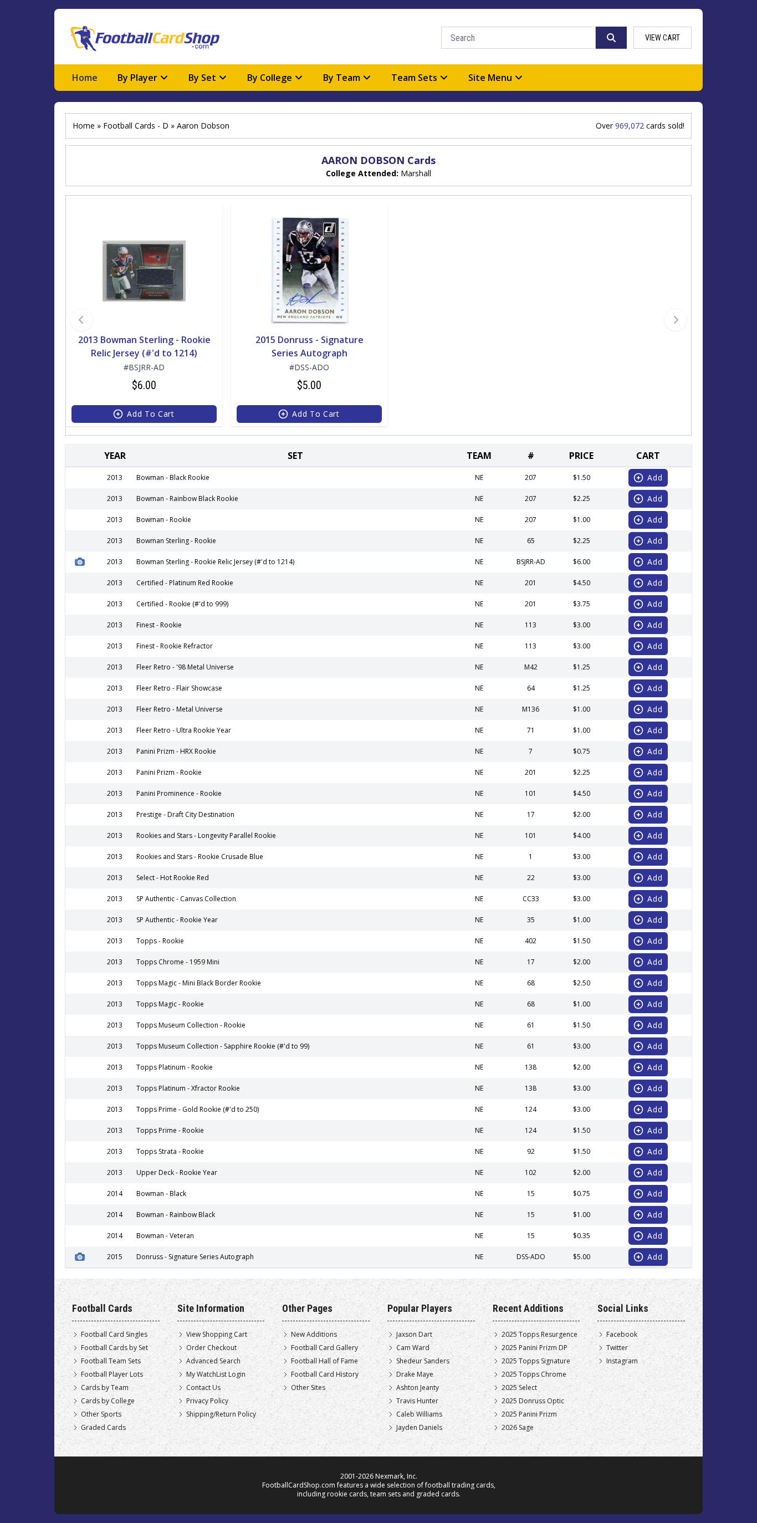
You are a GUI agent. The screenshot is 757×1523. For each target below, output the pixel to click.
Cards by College (108, 1401)
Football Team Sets (111, 1361)
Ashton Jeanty (417, 1387)
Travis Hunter (417, 1401)
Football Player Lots (112, 1374)
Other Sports (101, 1414)
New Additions (314, 1334)
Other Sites (308, 1387)
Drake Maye (414, 1374)
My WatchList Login (215, 1374)
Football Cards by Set (114, 1347)
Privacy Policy (207, 1401)
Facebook (621, 1334)
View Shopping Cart (216, 1334)
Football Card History (325, 1374)
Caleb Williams (419, 1414)
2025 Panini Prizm (529, 1414)
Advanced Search (213, 1361)
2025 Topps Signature (536, 1361)
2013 (114, 561)
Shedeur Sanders (422, 1361)
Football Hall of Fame (324, 1361)
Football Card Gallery (324, 1347)
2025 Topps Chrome (534, 1374)
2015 (114, 1256)
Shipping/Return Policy (221, 1414)
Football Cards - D (135, 125)
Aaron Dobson (203, 125)
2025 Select (519, 1387)
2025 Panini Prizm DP (534, 1347)
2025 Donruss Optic (533, 1401)
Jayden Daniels (419, 1427)
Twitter (617, 1347)
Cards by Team (105, 1387)
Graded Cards (103, 1427)
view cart (662, 37)
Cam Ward (412, 1347)
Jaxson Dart (414, 1334)
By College (269, 77)
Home (85, 77)
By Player (137, 77)
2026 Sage (518, 1427)
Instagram (622, 1361)
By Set (202, 77)
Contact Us (203, 1387)
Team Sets (414, 77)
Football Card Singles (114, 1334)
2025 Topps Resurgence (539, 1334)
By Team (341, 77)
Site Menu (490, 77)
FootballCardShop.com (298, 1485)
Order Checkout (211, 1347)
